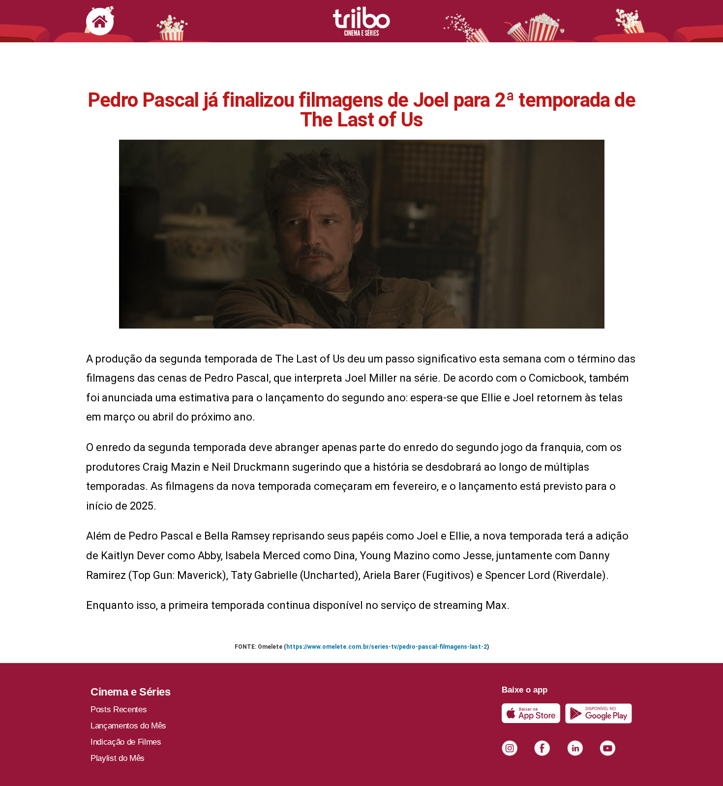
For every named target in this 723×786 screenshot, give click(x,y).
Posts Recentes (118, 709)
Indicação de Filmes (125, 742)
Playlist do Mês (117, 758)
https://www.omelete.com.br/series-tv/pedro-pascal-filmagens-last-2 (386, 646)
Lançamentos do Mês (128, 725)
